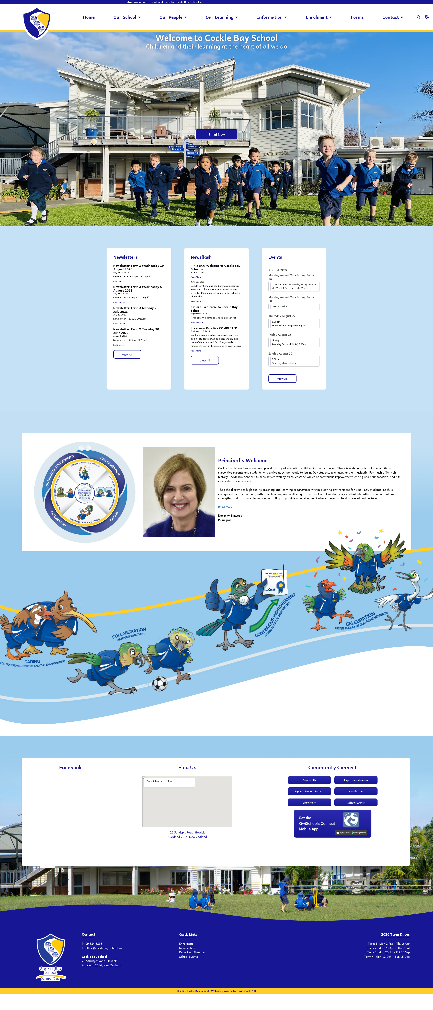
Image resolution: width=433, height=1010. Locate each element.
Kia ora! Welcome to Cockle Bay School (214, 308)
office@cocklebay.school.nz (103, 948)
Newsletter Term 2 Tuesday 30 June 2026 (136, 331)
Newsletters (187, 948)
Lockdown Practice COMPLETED (214, 328)
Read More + (119, 281)
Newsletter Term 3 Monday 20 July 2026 (135, 309)
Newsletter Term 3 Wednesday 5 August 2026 (137, 288)
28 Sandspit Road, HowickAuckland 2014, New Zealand (101, 963)
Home (89, 17)
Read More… (226, 506)
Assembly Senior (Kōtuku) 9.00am (289, 344)
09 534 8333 (93, 943)
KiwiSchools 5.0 (246, 991)
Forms (357, 17)
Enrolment (186, 943)
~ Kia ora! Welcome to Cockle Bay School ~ (215, 267)
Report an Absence (191, 952)
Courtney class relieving (284, 363)
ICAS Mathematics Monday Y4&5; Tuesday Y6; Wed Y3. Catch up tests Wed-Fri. (294, 286)
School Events (188, 956)
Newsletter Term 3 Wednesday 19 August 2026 (138, 267)
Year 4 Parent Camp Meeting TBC (289, 325)
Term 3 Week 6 (279, 306)
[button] (418, 17)
